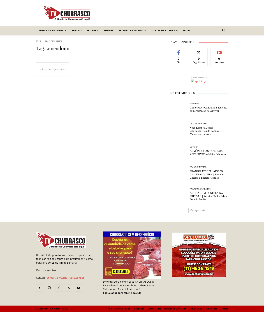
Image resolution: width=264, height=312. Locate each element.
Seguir (198, 50)
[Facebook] (39, 288)
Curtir (178, 50)
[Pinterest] (59, 288)
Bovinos (194, 104)
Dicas (187, 30)
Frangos (93, 30)
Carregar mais (197, 210)
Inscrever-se (219, 50)
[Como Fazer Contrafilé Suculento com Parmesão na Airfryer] (178, 107)
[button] (223, 30)
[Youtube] (78, 288)
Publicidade (138, 308)
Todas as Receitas (51, 30)
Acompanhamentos (132, 30)
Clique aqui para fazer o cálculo (122, 293)
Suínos (108, 30)
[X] (68, 288)
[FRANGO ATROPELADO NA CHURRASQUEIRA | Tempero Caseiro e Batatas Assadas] (178, 172)
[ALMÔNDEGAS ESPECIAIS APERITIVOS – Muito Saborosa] (178, 151)
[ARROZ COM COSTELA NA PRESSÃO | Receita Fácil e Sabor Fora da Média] (178, 194)
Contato (224, 308)
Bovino (76, 30)
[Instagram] (49, 287)
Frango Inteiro (198, 167)
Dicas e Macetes (198, 124)
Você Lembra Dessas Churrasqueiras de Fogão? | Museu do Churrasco (205, 131)
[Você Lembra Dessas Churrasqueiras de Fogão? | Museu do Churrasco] (178, 129)
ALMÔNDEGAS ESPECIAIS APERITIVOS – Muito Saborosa (208, 153)
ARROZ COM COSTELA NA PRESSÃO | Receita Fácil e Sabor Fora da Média (208, 196)
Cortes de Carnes (163, 30)
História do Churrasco (175, 308)
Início (38, 40)
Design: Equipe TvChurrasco (203, 308)
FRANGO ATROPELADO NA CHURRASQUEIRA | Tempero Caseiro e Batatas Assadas (207, 174)
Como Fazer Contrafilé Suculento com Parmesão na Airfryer (208, 109)
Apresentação (154, 308)
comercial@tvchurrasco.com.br (65, 277)
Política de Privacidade (119, 308)
